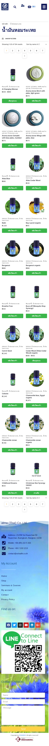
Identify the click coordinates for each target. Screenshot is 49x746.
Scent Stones (31, 86)
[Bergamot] (12, 248)
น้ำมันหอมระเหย (14, 86)
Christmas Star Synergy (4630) (35, 484)
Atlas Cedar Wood (33, 180)
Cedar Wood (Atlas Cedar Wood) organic (36, 352)
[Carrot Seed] (12, 333)
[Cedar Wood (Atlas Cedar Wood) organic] (36, 333)
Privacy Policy (8, 599)
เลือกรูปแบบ (12, 101)
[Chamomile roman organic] (36, 422)
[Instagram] (20, 625)
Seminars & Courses (11, 585)
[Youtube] (26, 625)
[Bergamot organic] (36, 248)
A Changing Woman (10, 89)
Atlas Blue (6, 178)
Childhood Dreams (9, 483)
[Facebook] (8, 625)
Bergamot (6, 265)
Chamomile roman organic (33, 441)
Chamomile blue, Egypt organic (35, 396)
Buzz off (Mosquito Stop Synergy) (35, 307)
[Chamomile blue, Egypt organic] (36, 378)
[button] (44, 7)
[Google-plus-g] (38, 625)
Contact (4, 595)
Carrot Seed (7, 351)
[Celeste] (12, 378)
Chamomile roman (9, 440)
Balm (4, 223)
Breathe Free (7, 306)
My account (6, 590)
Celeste (5, 394)
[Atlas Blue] (12, 163)
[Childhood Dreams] (12, 467)
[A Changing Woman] (12, 73)
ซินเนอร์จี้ (5, 86)
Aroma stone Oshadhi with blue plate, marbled (11, 137)
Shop (3, 581)
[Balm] (12, 205)
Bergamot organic (33, 265)
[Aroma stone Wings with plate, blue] (36, 118)
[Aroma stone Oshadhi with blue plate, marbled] (12, 118)
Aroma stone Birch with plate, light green (35, 92)
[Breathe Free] (12, 290)
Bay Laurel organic (33, 223)
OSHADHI (22, 735)
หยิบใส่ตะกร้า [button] (36, 101)
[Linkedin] (32, 625)
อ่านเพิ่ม (36, 493)
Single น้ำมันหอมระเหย (34, 176)
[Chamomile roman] (12, 422)
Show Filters (10, 39)
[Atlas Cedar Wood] (36, 163)
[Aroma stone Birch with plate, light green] (36, 73)
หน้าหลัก (5, 24)
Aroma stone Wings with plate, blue (36, 137)
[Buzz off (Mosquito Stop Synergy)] (36, 290)
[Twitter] (14, 625)
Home (4, 576)
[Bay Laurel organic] (36, 205)
